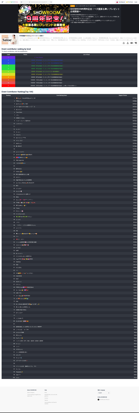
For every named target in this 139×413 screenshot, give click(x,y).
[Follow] (136, 43)
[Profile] (128, 43)
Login (135, 2)
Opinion (46, 400)
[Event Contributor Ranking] (124, 43)
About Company (30, 392)
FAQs (46, 392)
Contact (46, 398)
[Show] (132, 42)
